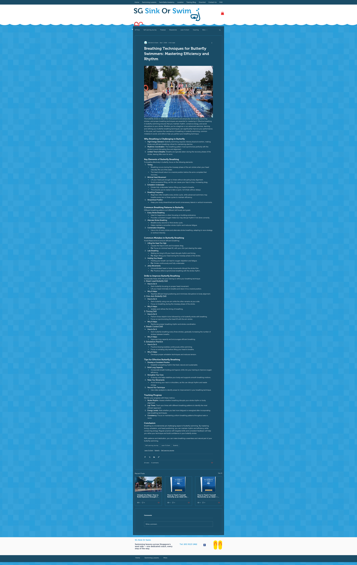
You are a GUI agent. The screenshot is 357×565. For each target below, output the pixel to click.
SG (148, 11)
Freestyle (163, 30)
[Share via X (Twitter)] (149, 457)
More (203, 30)
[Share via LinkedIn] (154, 457)
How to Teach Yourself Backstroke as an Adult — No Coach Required (207, 496)
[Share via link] (159, 457)
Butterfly (175, 445)
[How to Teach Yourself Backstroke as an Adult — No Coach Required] (208, 484)
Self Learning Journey (150, 30)
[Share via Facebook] (145, 457)
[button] (222, 13)
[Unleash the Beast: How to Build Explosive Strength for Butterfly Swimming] (148, 484)
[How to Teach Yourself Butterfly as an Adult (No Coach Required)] (178, 484)
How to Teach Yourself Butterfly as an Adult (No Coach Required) (177, 496)
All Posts (137, 30)
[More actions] (212, 43)
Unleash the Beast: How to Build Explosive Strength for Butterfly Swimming (148, 496)
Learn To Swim (185, 30)
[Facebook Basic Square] (204, 545)
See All (220, 473)
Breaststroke (173, 30)
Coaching (196, 30)
